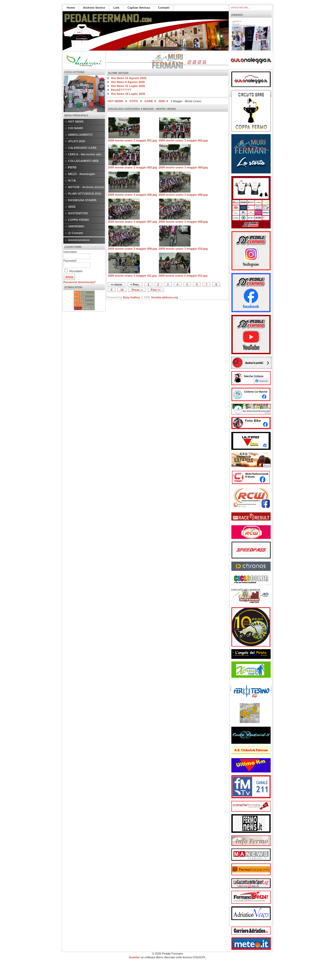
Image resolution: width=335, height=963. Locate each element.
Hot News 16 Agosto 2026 (128, 78)
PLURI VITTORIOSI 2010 (84, 193)
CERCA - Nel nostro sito (84, 154)
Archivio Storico (94, 7)
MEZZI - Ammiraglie (81, 174)
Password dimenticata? (79, 282)
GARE (148, 101)
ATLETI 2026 (76, 141)
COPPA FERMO (78, 219)
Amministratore (79, 240)
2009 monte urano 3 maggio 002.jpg (183, 140)
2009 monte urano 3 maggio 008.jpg (183, 221)
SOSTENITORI (78, 213)
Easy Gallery (131, 297)
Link (116, 7)
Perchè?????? (121, 89)
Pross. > (137, 289)
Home (71, 7)
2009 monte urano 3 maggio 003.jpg (132, 167)
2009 (162, 101)
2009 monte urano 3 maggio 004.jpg (183, 167)
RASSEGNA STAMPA (82, 200)
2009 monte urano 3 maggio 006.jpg (183, 194)
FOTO (72, 167)
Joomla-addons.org (164, 297)
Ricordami (75, 271)
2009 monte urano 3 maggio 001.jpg (132, 140)
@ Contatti (75, 232)
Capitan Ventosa (138, 7)
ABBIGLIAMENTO (80, 134)
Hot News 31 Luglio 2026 (128, 85)
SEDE (72, 206)
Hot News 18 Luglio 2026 (128, 93)
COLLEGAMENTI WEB (83, 160)
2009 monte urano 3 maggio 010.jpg (183, 248)
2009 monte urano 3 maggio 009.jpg (132, 248)
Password (69, 260)
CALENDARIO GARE (82, 147)
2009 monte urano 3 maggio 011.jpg (132, 275)
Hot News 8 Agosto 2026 (128, 82)
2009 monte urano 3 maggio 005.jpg (132, 194)
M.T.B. (72, 180)
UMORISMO (76, 226)
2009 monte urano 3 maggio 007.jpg (132, 221)
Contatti (163, 7)
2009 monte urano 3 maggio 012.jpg (183, 275)
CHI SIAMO (75, 128)
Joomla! (134, 957)
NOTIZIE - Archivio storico (86, 187)
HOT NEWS (75, 121)
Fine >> (156, 289)
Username (70, 251)
